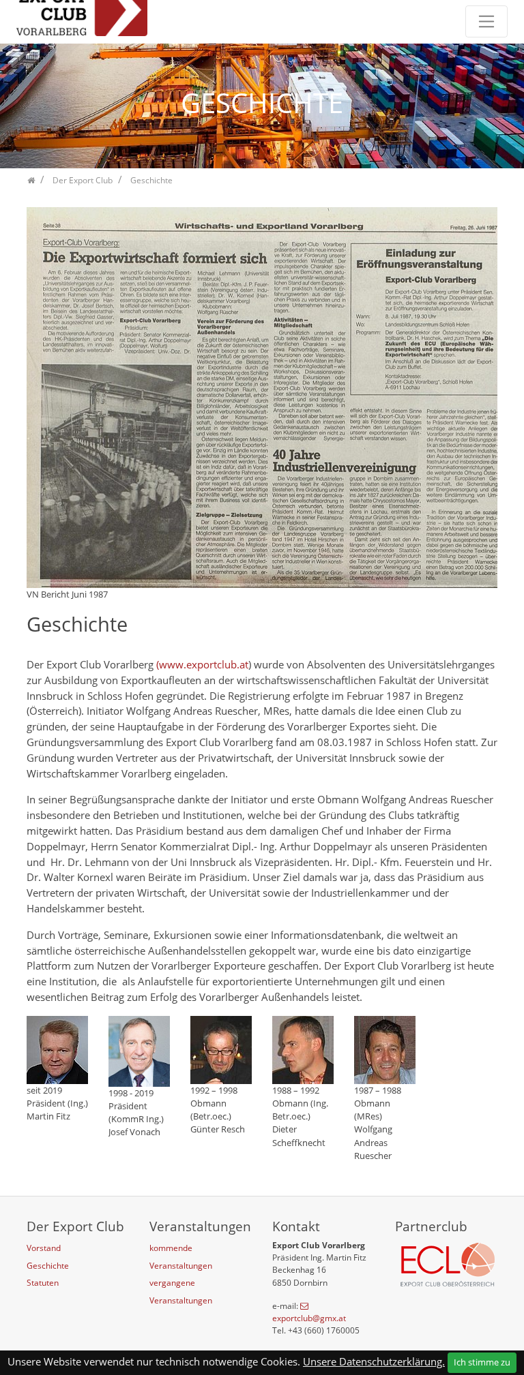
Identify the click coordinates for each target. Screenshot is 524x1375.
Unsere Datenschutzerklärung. (374, 1361)
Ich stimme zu (482, 1362)
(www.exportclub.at (202, 664)
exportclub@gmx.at (309, 1318)
